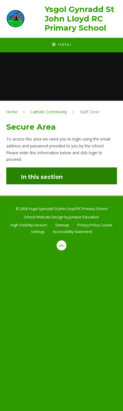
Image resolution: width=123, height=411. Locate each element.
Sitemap (62, 225)
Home (11, 111)
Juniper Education (84, 217)
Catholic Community (48, 111)
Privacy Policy (88, 225)
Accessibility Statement (72, 231)
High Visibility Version (29, 225)
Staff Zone (89, 111)
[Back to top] (62, 245)
